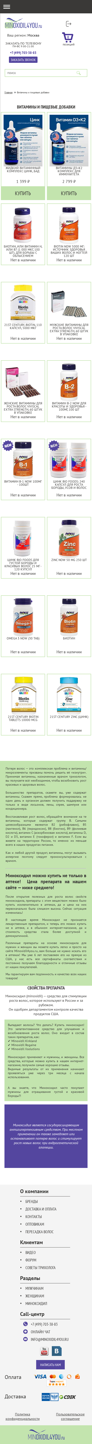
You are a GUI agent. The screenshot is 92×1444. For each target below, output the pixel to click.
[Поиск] (79, 73)
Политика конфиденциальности (23, 1416)
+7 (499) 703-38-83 (44, 1324)
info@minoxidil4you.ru (50, 1339)
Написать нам (50, 1364)
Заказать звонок (23, 59)
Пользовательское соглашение (70, 1416)
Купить (23, 193)
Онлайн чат (40, 1331)
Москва (33, 35)
